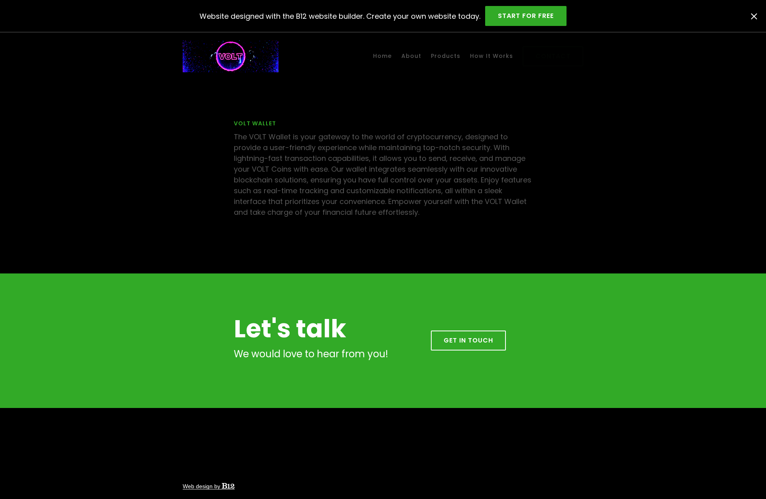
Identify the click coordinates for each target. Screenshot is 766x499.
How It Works (491, 56)
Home (382, 56)
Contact (553, 56)
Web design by (202, 486)
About (411, 56)
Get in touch (468, 340)
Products (445, 56)
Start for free (526, 15)
